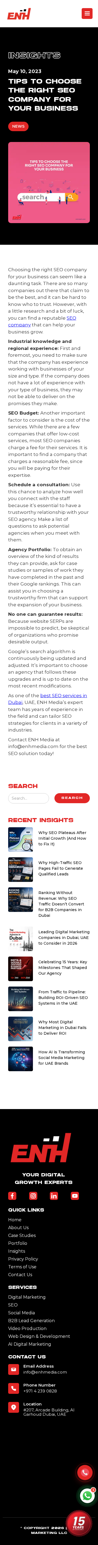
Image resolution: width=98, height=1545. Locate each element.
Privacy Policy (23, 1259)
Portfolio (17, 1243)
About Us (18, 1227)
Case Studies (22, 1235)
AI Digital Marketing (29, 1344)
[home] (19, 13)
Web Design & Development (39, 1336)
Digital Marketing (27, 1297)
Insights (16, 1251)
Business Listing (25, 1541)
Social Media (21, 1312)
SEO (13, 1305)
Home (15, 1219)
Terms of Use (22, 1266)
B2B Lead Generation (31, 1320)
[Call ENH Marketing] (85, 1472)
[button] (87, 13)
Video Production (27, 1328)
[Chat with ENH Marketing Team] (87, 1495)
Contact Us (20, 1274)
